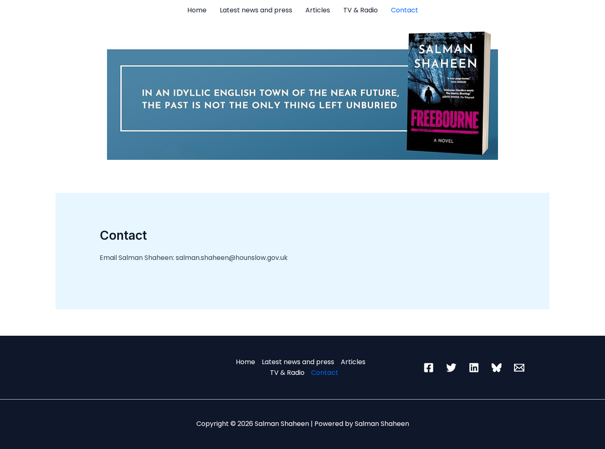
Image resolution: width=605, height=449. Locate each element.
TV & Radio (360, 10)
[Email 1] (519, 367)
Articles (317, 10)
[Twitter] (451, 367)
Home (197, 10)
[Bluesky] (496, 367)
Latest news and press (256, 10)
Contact (404, 10)
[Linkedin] (474, 367)
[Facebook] (429, 367)
